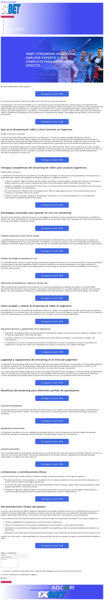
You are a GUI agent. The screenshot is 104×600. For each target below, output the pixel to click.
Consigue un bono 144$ (52, 94)
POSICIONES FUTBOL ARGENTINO (40, 590)
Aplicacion (10, 22)
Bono (7, 26)
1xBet (7, 20)
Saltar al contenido (8, 2)
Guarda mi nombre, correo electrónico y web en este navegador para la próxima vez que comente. (42, 571)
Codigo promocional (14, 30)
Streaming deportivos (15, 28)
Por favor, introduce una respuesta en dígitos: (19, 575)
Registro (9, 24)
